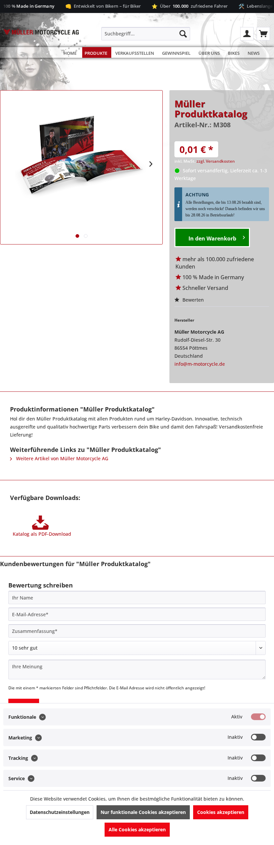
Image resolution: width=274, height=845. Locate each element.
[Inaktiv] (258, 737)
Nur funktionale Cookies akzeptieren (143, 812)
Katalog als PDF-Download (42, 534)
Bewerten (192, 300)
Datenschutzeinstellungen (60, 812)
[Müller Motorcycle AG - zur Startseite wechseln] (41, 44)
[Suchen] (183, 33)
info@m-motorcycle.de (199, 364)
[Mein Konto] (247, 33)
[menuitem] (145, 33)
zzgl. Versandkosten (215, 161)
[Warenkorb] (263, 33)
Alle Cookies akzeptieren (137, 829)
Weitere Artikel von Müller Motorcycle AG (61, 458)
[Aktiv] (258, 716)
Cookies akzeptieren (220, 812)
